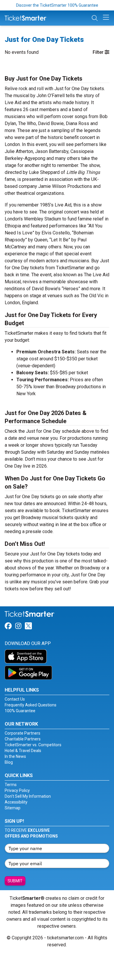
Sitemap (12, 808)
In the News (15, 756)
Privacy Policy (17, 790)
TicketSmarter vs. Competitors (33, 744)
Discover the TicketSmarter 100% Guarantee (57, 5)
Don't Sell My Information (28, 796)
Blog (9, 762)
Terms (11, 784)
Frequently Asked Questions (30, 705)
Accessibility (16, 802)
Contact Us (15, 699)
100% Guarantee (20, 710)
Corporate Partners (22, 733)
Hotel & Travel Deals (23, 750)
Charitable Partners (23, 739)
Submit (15, 881)
